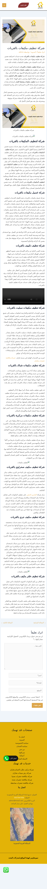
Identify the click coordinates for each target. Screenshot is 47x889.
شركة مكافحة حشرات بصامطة (22, 783)
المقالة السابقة (39, 622)
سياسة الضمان (22, 746)
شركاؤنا (22, 752)
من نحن (22, 749)
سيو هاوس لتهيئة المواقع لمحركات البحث (23, 858)
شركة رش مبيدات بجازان (22, 773)
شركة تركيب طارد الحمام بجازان (22, 769)
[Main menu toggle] (4, 5)
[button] (23, 5)
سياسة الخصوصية (21, 743)
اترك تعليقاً (41, 52)
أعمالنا (22, 755)
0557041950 (19, 797)
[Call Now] (6, 758)
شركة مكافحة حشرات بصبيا (22, 776)
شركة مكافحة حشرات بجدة (22, 779)
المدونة (33, 52)
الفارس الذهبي (31, 495)
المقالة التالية (6, 622)
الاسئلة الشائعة (22, 759)
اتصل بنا (22, 737)
